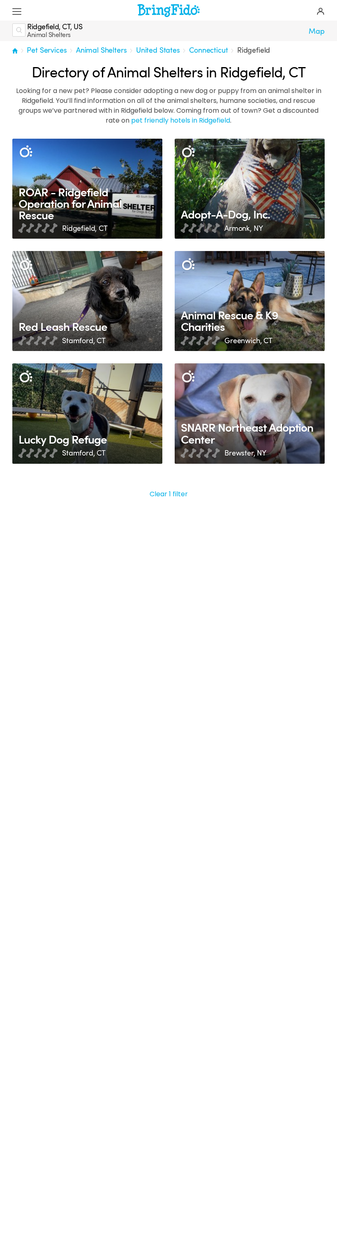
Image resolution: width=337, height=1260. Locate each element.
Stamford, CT (84, 340)
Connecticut (208, 50)
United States (158, 50)
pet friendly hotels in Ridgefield (180, 120)
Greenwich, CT (248, 340)
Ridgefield (253, 50)
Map (317, 31)
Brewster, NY (245, 453)
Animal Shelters (101, 50)
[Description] (25, 152)
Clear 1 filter (169, 494)
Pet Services (47, 50)
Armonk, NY (243, 228)
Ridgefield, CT (85, 228)
